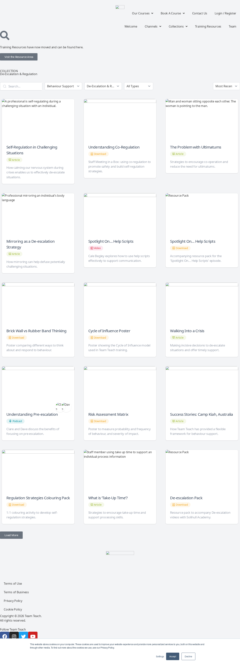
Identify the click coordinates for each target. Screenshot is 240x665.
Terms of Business (16, 592)
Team (232, 26)
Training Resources (208, 26)
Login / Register (225, 13)
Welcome (130, 26)
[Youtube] (33, 636)
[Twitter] (23, 636)
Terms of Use (13, 583)
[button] (11, 535)
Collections (176, 26)
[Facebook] (4, 636)
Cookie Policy (13, 609)
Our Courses (140, 13)
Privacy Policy (13, 601)
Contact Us (199, 13)
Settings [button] (160, 656)
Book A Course (171, 13)
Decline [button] (188, 656)
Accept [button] (172, 656)
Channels (151, 26)
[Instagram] (14, 636)
